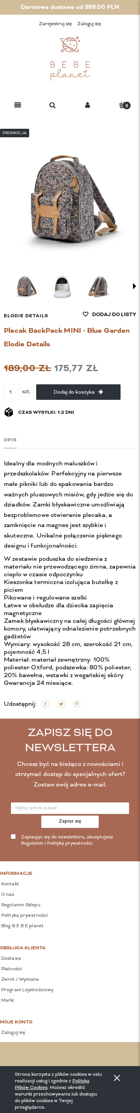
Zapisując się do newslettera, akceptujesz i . (67, 840)
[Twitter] (61, 704)
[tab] (10, 440)
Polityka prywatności (24, 916)
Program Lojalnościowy (26, 990)
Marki (7, 1000)
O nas (7, 895)
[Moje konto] (87, 106)
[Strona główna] (70, 58)
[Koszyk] (122, 105)
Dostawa (10, 959)
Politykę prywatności (70, 843)
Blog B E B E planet (22, 926)
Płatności (11, 969)
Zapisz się (70, 821)
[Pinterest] (77, 704)
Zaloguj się (12, 1033)
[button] (17, 106)
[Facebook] (45, 704)
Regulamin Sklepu (20, 905)
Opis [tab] (10, 440)
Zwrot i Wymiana (19, 979)
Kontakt (9, 884)
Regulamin (32, 843)
